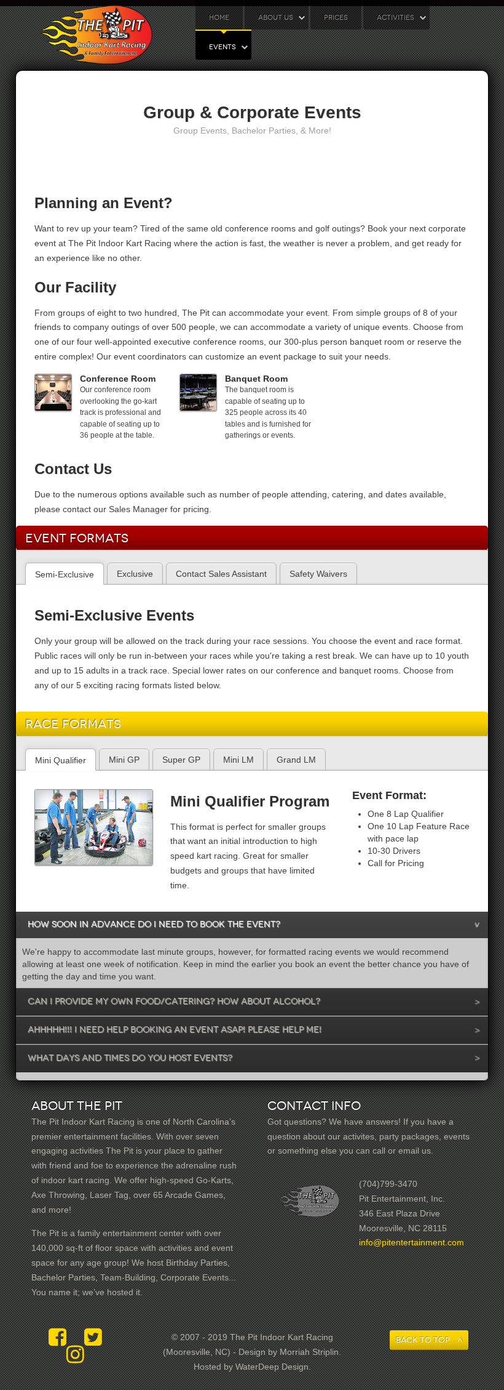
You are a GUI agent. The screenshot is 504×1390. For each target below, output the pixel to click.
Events (222, 47)
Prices (336, 18)
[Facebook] (60, 1337)
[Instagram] (75, 1354)
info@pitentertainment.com (411, 1242)
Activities (395, 18)
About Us (275, 18)
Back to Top (423, 1339)
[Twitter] (93, 1337)
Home (219, 18)
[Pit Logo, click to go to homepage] (96, 35)
